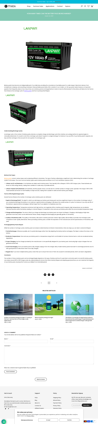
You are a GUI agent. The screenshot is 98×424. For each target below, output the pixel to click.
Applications (50, 6)
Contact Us (38, 405)
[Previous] (6, 308)
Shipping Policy (57, 397)
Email (52, 339)
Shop (29, 6)
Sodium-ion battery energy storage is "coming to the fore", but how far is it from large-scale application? (18, 319)
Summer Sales (38, 6)
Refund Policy (56, 400)
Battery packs (8, 178)
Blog (36, 400)
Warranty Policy (57, 408)
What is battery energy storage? (44, 317)
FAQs (36, 397)
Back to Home (41, 379)
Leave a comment (87, 268)
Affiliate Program (39, 408)
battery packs (28, 91)
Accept (48, 420)
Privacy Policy (56, 405)
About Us (37, 403)
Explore (67, 6)
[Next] (92, 308)
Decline (69, 420)
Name (6, 339)
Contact (60, 6)
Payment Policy (57, 403)
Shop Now (58, 2)
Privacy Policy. (30, 416)
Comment (7, 346)
